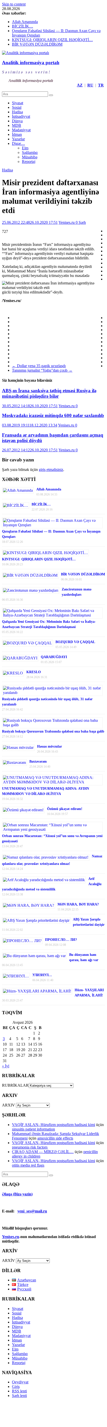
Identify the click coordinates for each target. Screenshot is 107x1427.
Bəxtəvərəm (38, 761)
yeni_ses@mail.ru (32, 1211)
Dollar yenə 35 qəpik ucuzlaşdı (39, 366)
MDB (16, 125)
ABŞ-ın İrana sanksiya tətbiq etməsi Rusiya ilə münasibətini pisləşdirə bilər (49, 393)
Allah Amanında (25, 22)
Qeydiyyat (20, 1382)
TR (101, 85)
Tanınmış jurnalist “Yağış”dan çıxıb (42, 370)
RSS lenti (19, 1391)
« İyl (5, 1066)
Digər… (18, 143)
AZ (80, 85)
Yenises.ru (67, 222)
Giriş (16, 1386)
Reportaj (28, 161)
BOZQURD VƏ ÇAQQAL (75, 642)
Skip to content (14, 4)
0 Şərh (81, 222)
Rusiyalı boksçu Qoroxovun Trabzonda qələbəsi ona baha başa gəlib (53, 731)
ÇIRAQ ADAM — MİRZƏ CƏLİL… (43, 1152)
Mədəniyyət (21, 130)
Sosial (16, 107)
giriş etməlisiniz (51, 469)
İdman (17, 134)
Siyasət (17, 103)
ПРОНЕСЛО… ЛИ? (61, 940)
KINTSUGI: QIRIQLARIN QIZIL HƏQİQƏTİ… (52, 40)
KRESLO (33, 672)
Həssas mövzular (49, 746)
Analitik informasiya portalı (30, 62)
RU (90, 85)
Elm (25, 148)
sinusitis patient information (33, 1129)
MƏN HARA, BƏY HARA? (78, 904)
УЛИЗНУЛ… (42, 975)
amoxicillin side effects (55, 1138)
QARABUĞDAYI (54, 657)
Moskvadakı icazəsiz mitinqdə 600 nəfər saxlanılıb (53, 415)
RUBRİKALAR (15, 1085)
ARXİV (8, 1260)
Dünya (17, 121)
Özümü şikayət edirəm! (64, 809)
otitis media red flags (28, 1165)
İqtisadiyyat (21, 116)
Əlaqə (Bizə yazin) (17, 1194)
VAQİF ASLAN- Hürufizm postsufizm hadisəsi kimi (53, 1125)
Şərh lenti (19, 1395)
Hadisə (17, 112)
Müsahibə (29, 157)
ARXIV (8, 1105)
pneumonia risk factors (30, 1147)
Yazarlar (18, 139)
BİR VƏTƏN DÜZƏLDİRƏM (37, 44)
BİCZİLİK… (22, 26)
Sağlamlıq (30, 152)
